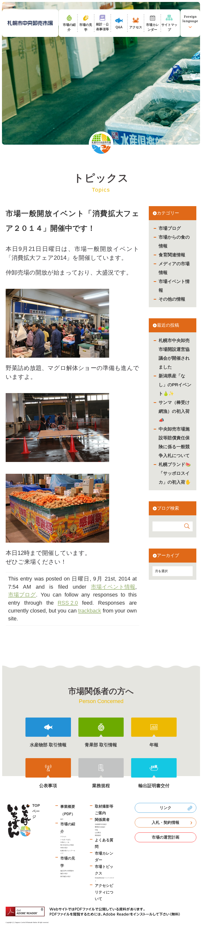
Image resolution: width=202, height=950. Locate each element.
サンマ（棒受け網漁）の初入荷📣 (174, 411)
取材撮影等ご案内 (104, 809)
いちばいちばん (65, 839)
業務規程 (98, 835)
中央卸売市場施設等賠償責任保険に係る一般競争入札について (174, 442)
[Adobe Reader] (95, 911)
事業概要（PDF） (67, 810)
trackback (89, 611)
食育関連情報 (172, 254)
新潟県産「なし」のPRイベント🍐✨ (175, 384)
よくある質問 (104, 843)
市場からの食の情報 (174, 241)
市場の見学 (67, 862)
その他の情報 (172, 299)
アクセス (63, 836)
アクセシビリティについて (104, 892)
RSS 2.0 (68, 603)
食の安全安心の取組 (67, 845)
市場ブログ (170, 228)
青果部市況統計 (100, 827)
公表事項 (98, 832)
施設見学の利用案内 (67, 871)
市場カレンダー (104, 856)
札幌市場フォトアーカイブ (67, 852)
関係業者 (102, 819)
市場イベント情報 (174, 286)
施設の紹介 (64, 873)
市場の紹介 (67, 827)
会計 (61, 819)
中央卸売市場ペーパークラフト (104, 879)
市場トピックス (104, 869)
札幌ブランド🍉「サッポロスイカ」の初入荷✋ (175, 473)
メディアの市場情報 (174, 268)
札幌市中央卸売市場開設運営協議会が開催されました (174, 353)
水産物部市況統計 (101, 824)
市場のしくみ (64, 842)
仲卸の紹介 (64, 847)
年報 (96, 830)
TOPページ (36, 811)
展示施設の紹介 (65, 876)
